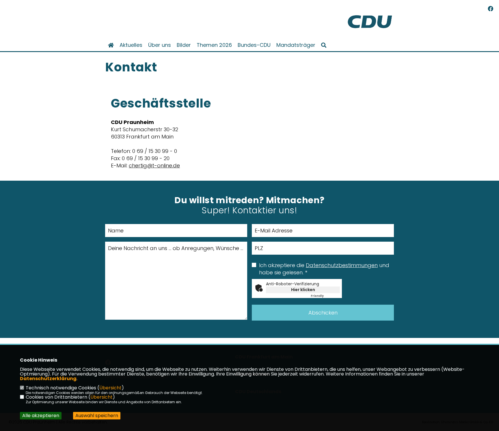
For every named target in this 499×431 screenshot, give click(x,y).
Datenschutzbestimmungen (342, 265)
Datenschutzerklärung (48, 378)
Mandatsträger (295, 45)
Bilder (184, 45)
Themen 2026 (214, 45)
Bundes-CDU (254, 45)
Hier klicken (303, 290)
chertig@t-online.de (154, 165)
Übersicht (110, 387)
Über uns (159, 45)
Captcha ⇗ (325, 296)
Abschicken (323, 312)
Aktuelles (131, 45)
